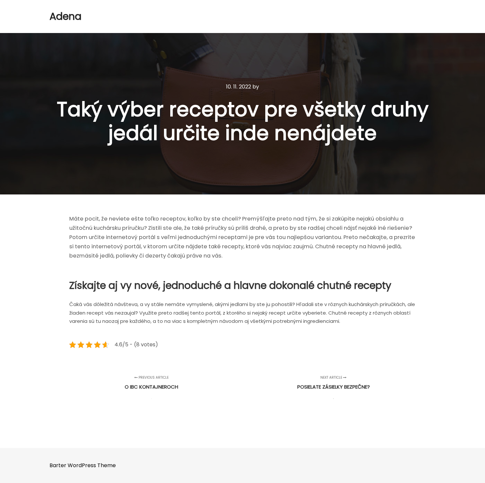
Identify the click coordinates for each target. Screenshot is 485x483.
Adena (65, 16)
